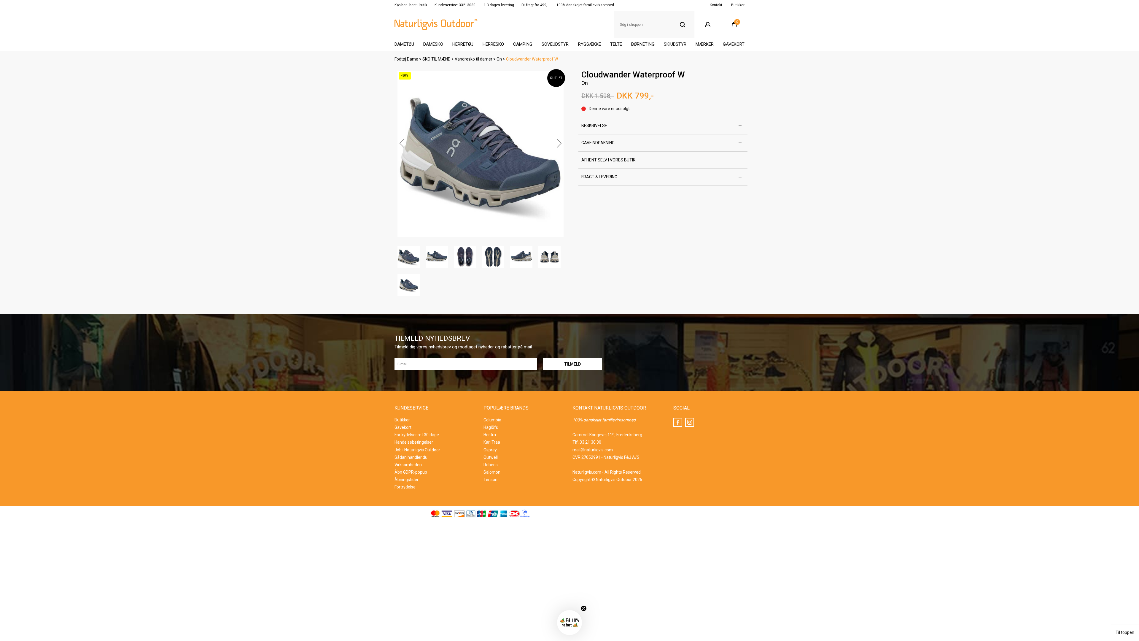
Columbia (492, 420)
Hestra (489, 434)
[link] (1077, 480)
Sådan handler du (410, 457)
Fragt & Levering (599, 176)
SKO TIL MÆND (436, 59)
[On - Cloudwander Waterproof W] (480, 154)
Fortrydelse (405, 487)
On (499, 59)
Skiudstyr (675, 44)
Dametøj (404, 44)
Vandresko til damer (473, 59)
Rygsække (589, 44)
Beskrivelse (594, 125)
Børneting (643, 44)
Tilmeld (1077, 627)
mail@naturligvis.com (592, 450)
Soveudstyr (555, 44)
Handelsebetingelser (413, 442)
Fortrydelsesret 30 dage (416, 434)
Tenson (490, 479)
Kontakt (716, 5)
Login (707, 24)
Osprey (490, 450)
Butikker (738, 5)
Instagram (689, 422)
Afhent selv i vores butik (608, 160)
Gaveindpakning (598, 142)
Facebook (677, 422)
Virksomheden (408, 464)
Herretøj (462, 44)
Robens (490, 464)
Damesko (433, 44)
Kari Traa (491, 442)
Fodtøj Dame (406, 59)
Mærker (705, 44)
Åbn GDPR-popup (410, 472)
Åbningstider (406, 479)
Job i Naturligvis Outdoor (417, 450)
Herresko (493, 44)
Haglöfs (490, 427)
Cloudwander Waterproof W (532, 59)
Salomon (491, 472)
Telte (616, 44)
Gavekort (734, 44)
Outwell (490, 457)
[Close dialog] (1129, 473)
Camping (522, 44)
